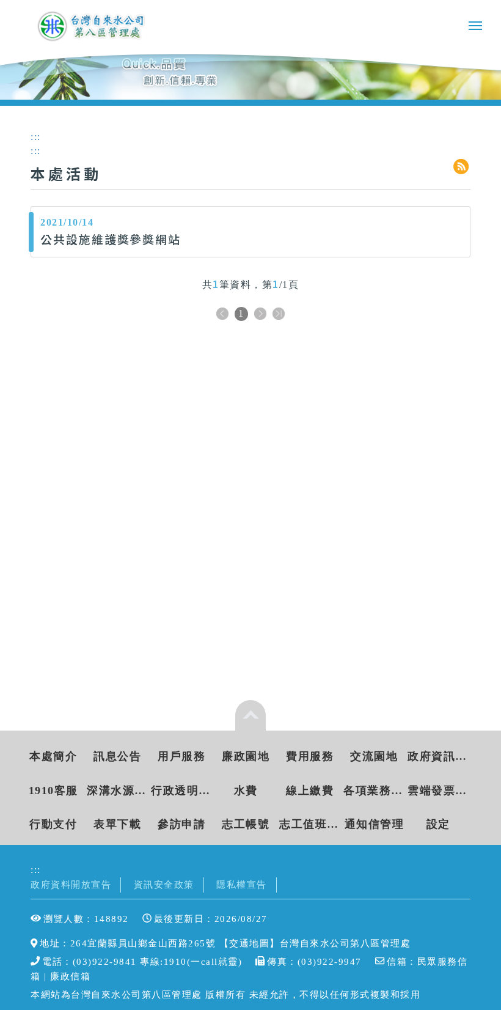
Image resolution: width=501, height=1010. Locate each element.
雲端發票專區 (438, 790)
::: (36, 869)
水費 (246, 790)
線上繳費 (310, 790)
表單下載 (117, 824)
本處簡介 (53, 756)
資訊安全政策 (164, 884)
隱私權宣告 (241, 884)
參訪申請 (181, 824)
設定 (438, 824)
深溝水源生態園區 (117, 790)
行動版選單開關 (475, 28)
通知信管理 (374, 824)
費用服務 (310, 756)
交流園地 (374, 756)
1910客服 (53, 790)
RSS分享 (461, 166)
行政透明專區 (182, 790)
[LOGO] (92, 25)
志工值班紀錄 (310, 824)
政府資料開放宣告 (71, 884)
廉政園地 (245, 756)
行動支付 (53, 824)
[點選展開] (250, 715)
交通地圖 (249, 943)
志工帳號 (245, 824)
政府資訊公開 (438, 756)
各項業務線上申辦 (374, 790)
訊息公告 (117, 756)
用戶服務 (181, 756)
